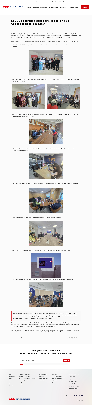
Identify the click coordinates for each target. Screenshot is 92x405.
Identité (10, 378)
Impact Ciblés (42, 380)
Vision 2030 (41, 376)
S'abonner (66, 360)
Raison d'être (12, 376)
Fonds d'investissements (57, 378)
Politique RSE (22, 382)
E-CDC (85, 7)
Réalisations (63, 7)
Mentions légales (49, 398)
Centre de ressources (39, 1)
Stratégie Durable (53, 7)
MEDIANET (81, 400)
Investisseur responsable (40, 7)
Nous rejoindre (58, 1)
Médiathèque (48, 1)
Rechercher (74, 1)
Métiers (10, 380)
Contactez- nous (73, 381)
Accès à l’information (74, 386)
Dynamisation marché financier (58, 382)
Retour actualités (18, 337)
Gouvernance (12, 382)
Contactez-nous (66, 1)
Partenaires (11, 385)
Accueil (10, 12)
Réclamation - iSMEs (73, 388)
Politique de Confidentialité (60, 398)
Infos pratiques (73, 7)
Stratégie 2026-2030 (43, 378)
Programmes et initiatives (57, 380)
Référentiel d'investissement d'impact (27, 378)
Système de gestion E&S (24, 380)
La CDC (29, 7)
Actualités (16, 12)
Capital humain (12, 383)
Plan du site (70, 398)
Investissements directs (57, 376)
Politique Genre (22, 383)
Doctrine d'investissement (24, 376)
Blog (53, 1)
